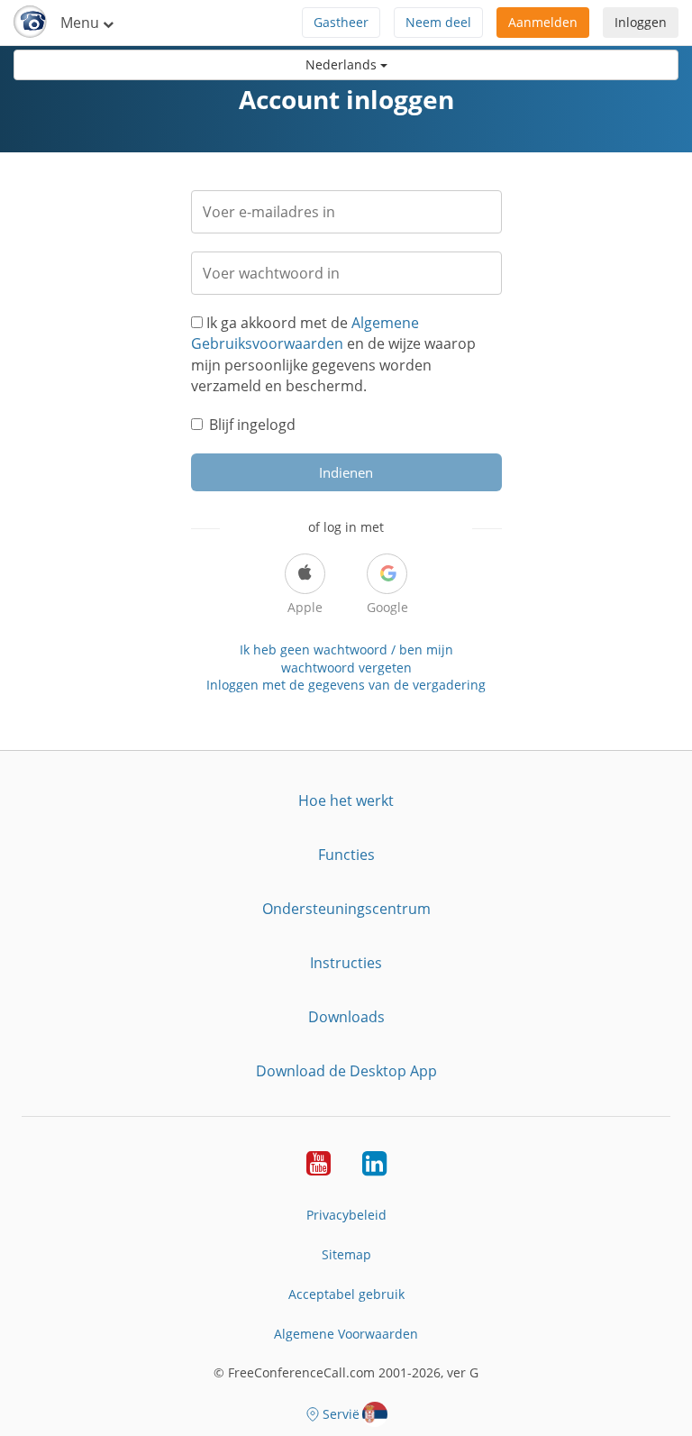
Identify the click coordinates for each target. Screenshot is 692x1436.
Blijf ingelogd (252, 424)
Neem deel (438, 22)
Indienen (346, 472)
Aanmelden (543, 22)
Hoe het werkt (346, 800)
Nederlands (342, 64)
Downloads (346, 1017)
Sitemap (346, 1254)
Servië (341, 1413)
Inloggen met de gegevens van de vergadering (346, 684)
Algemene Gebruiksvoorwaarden (305, 333)
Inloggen (641, 22)
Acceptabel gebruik (346, 1294)
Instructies (346, 963)
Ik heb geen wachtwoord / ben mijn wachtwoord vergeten (346, 658)
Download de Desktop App (346, 1071)
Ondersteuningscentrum (346, 909)
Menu (81, 22)
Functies (346, 854)
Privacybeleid (346, 1214)
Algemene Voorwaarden (346, 1333)
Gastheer (341, 22)
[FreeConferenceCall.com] (30, 22)
